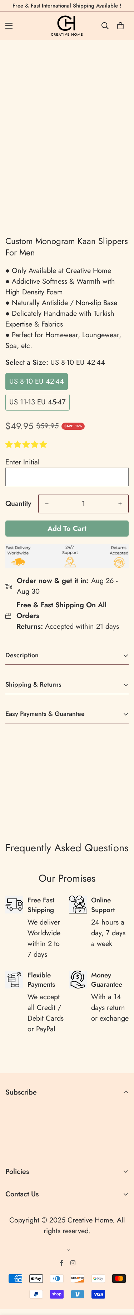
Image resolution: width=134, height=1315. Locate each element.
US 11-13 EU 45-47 (37, 402)
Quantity (18, 503)
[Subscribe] (121, 1147)
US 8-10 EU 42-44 (36, 381)
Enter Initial (22, 462)
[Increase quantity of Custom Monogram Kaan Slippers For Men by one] (120, 503)
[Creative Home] (67, 25)
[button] (27, 444)
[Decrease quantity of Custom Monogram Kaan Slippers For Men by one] (47, 503)
